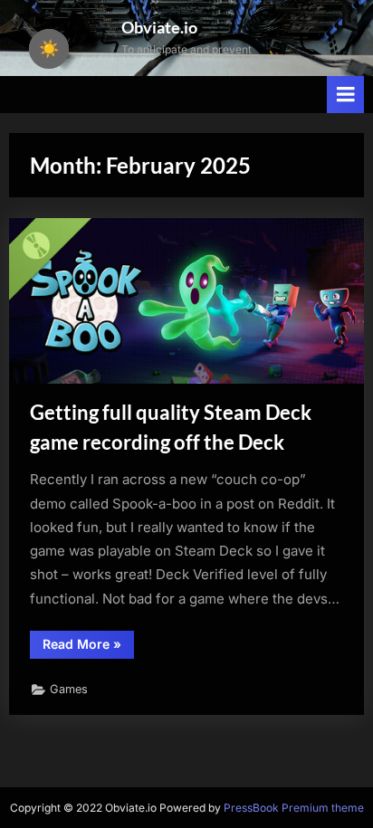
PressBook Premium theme (294, 807)
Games (69, 689)
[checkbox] (49, 49)
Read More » (88, 647)
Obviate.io (159, 27)
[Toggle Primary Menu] (346, 94)
